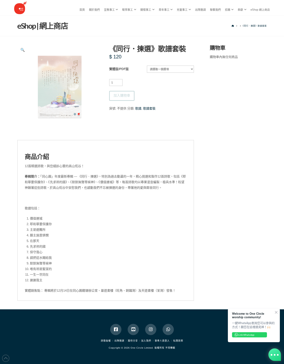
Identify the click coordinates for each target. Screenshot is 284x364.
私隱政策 (178, 340)
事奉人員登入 (162, 340)
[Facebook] (115, 329)
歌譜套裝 (149, 108)
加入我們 (146, 340)
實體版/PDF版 (119, 69)
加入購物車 (122, 95)
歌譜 (138, 108)
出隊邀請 (119, 340)
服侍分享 (133, 340)
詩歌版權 (106, 340)
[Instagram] (150, 329)
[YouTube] (133, 329)
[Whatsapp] (168, 329)
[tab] (106, 143)
